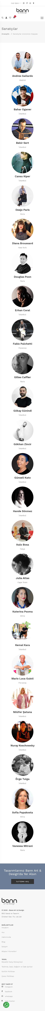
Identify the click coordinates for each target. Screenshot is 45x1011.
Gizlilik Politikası (8, 971)
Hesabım (5, 928)
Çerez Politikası (8, 976)
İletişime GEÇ (22, 881)
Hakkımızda (6, 937)
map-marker (10, 1001)
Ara (3, 932)
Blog (3, 942)
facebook (8, 992)
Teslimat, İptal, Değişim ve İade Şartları (17, 967)
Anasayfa (5, 34)
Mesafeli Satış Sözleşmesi (12, 962)
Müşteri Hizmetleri (9, 951)
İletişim (5, 947)
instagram (9, 987)
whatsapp (9, 996)
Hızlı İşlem (15, 3)
